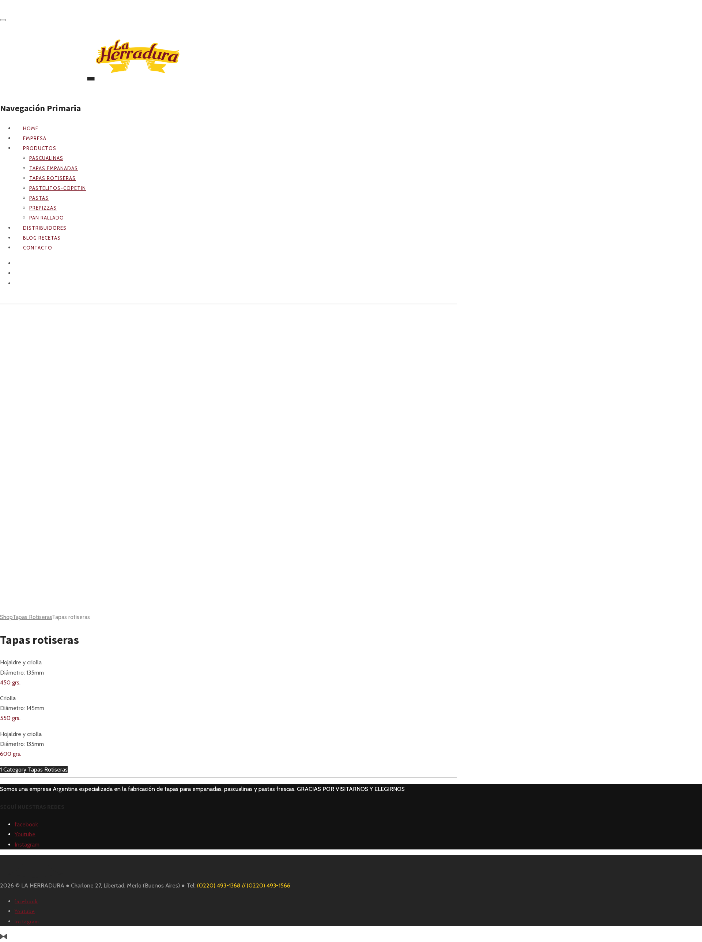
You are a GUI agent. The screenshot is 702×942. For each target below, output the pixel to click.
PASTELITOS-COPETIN (57, 188)
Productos (39, 148)
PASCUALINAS (46, 158)
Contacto (37, 248)
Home (30, 128)
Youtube (25, 834)
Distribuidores (45, 228)
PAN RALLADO (46, 218)
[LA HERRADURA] (91, 62)
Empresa (34, 138)
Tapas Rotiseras (32, 616)
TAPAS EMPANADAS (53, 168)
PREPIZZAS (43, 208)
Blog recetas (42, 238)
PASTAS (39, 198)
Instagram (27, 844)
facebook (26, 824)
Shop (6, 616)
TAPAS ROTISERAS (52, 178)
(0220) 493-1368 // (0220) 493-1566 (243, 885)
